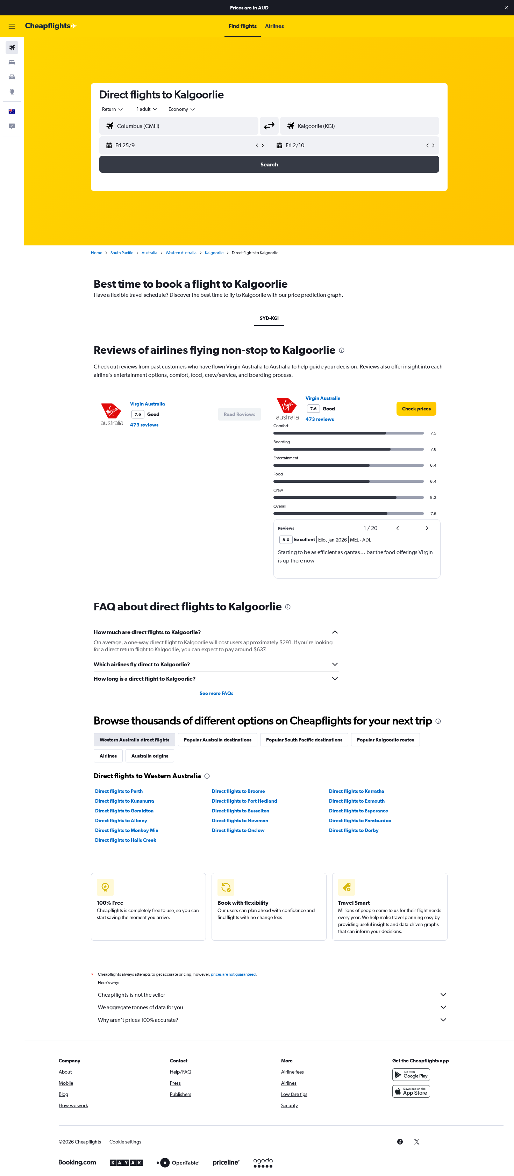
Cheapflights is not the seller (131, 994)
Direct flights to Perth (119, 791)
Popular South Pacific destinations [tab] (304, 740)
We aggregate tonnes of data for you (140, 1007)
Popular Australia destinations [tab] (217, 740)
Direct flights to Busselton (240, 810)
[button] (506, 7)
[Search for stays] (12, 62)
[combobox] (113, 109)
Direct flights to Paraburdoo (360, 820)
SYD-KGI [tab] (269, 318)
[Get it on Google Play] (411, 1074)
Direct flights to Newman (240, 820)
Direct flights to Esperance (358, 810)
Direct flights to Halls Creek (125, 840)
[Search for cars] (12, 77)
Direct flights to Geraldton (124, 810)
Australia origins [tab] (149, 756)
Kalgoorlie (214, 252)
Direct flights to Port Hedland (244, 801)
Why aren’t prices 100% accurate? (138, 1020)
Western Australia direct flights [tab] (134, 740)
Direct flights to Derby (354, 830)
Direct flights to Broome (238, 791)
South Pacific (121, 252)
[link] (416, 409)
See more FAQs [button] (216, 693)
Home (96, 252)
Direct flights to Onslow (238, 830)
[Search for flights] (12, 48)
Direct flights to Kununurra (124, 801)
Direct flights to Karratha (356, 791)
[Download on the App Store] (411, 1091)
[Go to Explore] (12, 92)
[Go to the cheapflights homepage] (51, 26)
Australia (149, 252)
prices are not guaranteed (233, 974)
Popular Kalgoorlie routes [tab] (385, 740)
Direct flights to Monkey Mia (126, 830)
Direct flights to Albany (121, 820)
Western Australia (181, 252)
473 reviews (144, 425)
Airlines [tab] (108, 756)
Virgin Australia (147, 404)
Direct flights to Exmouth (357, 801)
